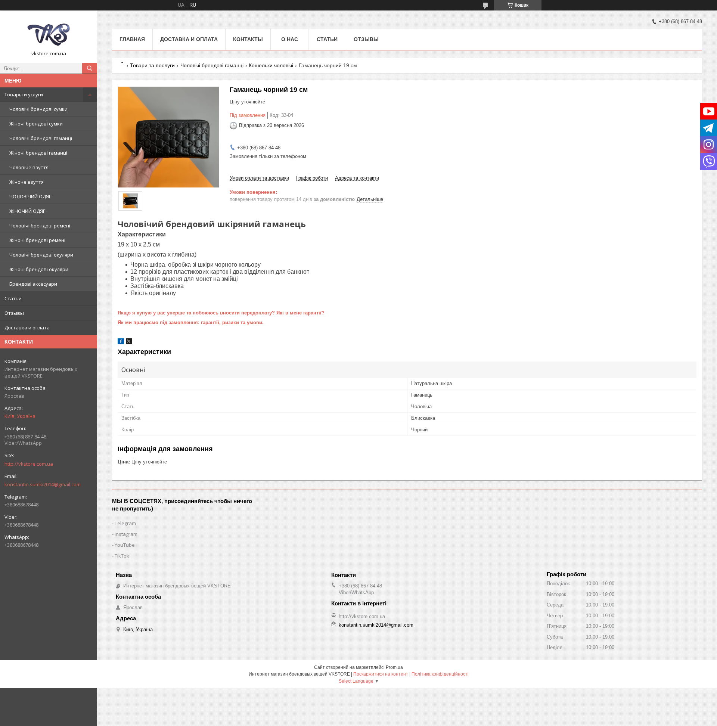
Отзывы (14, 313)
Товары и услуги (23, 94)
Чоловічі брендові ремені (39, 225)
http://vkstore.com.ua (28, 463)
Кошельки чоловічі (271, 65)
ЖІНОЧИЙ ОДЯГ (27, 211)
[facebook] (121, 342)
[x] (129, 342)
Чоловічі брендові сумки (38, 109)
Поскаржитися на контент (380, 674)
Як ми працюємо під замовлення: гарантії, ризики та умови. (191, 322)
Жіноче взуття (26, 182)
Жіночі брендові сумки (36, 123)
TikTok (122, 555)
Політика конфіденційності (440, 674)
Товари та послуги (152, 65)
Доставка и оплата (27, 327)
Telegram (125, 523)
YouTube (125, 545)
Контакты (248, 39)
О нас (289, 39)
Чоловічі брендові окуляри (41, 254)
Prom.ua (394, 667)
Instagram (126, 534)
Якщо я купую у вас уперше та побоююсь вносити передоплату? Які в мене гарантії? (221, 313)
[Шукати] (89, 68)
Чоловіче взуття (29, 167)
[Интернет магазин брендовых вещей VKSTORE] (48, 33)
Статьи (13, 298)
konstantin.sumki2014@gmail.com (42, 484)
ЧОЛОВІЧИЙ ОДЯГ (30, 196)
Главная (132, 39)
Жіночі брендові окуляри (38, 269)
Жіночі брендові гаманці (38, 152)
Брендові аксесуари (33, 283)
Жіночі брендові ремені (37, 240)
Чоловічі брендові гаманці (40, 138)
